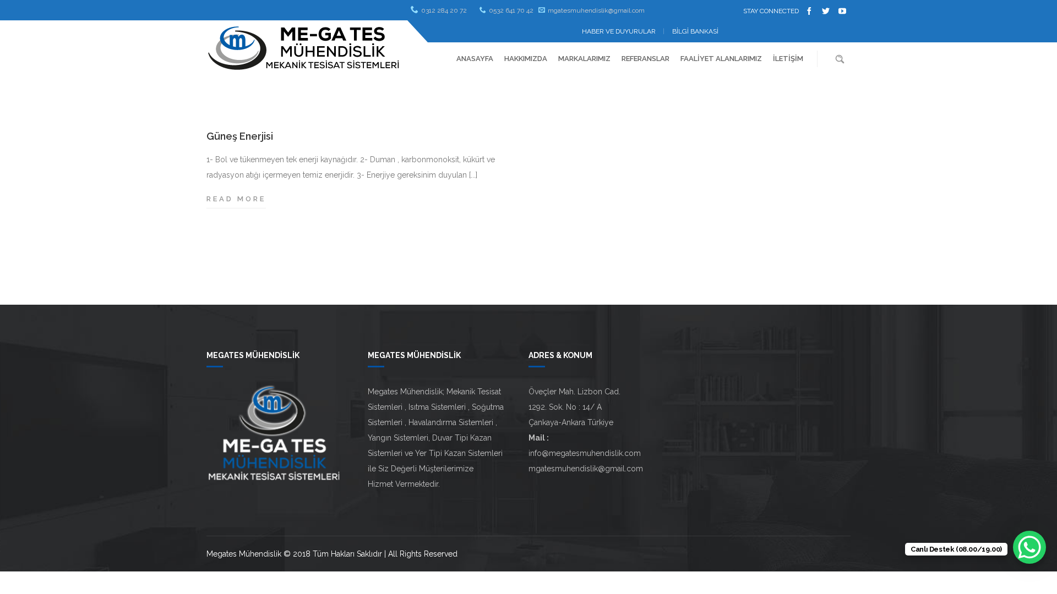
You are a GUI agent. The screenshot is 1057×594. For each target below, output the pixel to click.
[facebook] (809, 11)
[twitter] (826, 11)
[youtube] (842, 11)
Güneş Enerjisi (239, 136)
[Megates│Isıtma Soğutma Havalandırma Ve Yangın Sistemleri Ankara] (304, 47)
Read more (236, 200)
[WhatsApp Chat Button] (1029, 547)
